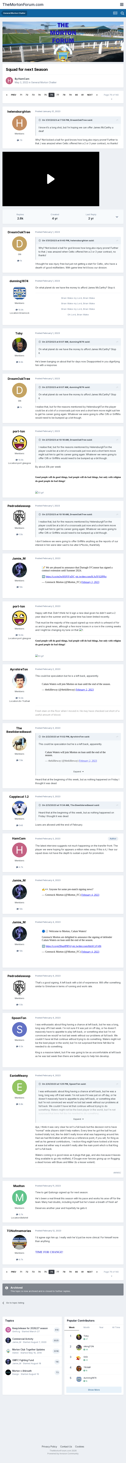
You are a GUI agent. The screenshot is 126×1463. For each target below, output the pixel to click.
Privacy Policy (49, 1446)
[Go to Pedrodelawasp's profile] (19, 517)
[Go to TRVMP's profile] (79, 1368)
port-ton (19, 431)
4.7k (20, 867)
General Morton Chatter (44, 82)
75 (45, 95)
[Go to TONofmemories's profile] (19, 1242)
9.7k (20, 1259)
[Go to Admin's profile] (8, 1351)
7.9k (20, 760)
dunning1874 (19, 281)
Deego (15, 1374)
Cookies (79, 1446)
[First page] (6, 95)
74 (39, 95)
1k (20, 260)
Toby (19, 333)
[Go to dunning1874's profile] (19, 292)
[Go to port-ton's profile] (19, 442)
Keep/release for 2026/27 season (30, 1328)
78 (64, 95)
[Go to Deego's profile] (8, 1372)
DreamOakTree (78, 120)
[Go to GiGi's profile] (79, 1358)
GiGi (86, 1356)
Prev (13, 95)
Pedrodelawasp (19, 506)
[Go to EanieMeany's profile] (19, 1087)
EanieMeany (19, 1075)
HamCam (23, 78)
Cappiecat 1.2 (19, 796)
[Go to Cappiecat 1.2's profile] (19, 808)
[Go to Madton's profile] (19, 1197)
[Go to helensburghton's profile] (19, 123)
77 (57, 95)
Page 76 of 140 (112, 95)
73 (33, 95)
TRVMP (87, 1367)
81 (82, 95)
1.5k (20, 534)
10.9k (20, 309)
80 (76, 95)
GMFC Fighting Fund (23, 1360)
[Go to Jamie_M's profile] (19, 570)
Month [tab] (87, 1327)
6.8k (20, 1104)
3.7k (20, 1214)
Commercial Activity (22, 1339)
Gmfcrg (16, 1331)
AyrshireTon (19, 669)
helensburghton (19, 111)
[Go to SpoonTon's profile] (19, 1029)
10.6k (20, 459)
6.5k (20, 1046)
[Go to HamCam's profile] (9, 80)
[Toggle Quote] (40, 120)
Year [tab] (101, 1327)
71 (21, 95)
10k (21, 587)
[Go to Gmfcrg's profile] (8, 1330)
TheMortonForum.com (22, 4)
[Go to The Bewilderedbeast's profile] (19, 743)
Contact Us (66, 1446)
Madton (19, 1186)
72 (27, 95)
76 (51, 95)
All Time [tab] (116, 1327)
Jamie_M (19, 558)
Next (90, 95)
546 (20, 825)
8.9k (20, 362)
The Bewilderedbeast (18, 729)
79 (70, 95)
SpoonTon (19, 1018)
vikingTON (89, 1346)
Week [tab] (71, 1327)
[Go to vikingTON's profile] (79, 1347)
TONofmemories (19, 1231)
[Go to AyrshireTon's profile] (19, 680)
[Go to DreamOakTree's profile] (19, 243)
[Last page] (97, 95)
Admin (15, 1352)
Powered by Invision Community (63, 1453)
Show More (94, 1389)
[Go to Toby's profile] (19, 345)
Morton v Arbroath (22, 1371)
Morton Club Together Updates (28, 1349)
